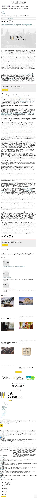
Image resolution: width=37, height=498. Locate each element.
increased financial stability (24, 73)
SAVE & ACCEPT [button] (2, 477)
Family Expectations (27, 188)
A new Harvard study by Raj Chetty (26, 74)
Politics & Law (4, 8)
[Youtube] (21, 386)
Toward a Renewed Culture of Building (9, 288)
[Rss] (24, 386)
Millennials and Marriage (7, 277)
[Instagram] (18, 386)
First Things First (16, 174)
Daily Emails (8, 483)
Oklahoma (13, 182)
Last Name (5, 491)
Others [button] (1, 473)
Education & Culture (13, 8)
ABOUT (3, 401)
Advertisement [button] (2, 469)
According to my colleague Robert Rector (26, 101)
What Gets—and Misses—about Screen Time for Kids (27, 341)
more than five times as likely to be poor (10, 58)
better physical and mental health (11, 73)
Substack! (23, 383)
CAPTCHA (4, 494)
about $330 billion (10, 79)
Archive (5, 412)
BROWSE (3, 409)
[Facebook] (13, 386)
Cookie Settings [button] (2, 423)
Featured (5, 410)
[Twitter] (15, 386)
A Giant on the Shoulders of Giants (26, 367)
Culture (3, 11)
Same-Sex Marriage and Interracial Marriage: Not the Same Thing (14, 266)
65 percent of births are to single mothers (17, 97)
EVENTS (3, 408)
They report (20, 178)
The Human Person (15, 6)
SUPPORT (3, 415)
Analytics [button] (1, 465)
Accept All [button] (7, 423)
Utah (8, 182)
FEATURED (3, 406)
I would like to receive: (7, 482)
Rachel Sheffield (10, 18)
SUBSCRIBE (4, 413)
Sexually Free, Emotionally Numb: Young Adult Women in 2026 (9, 343)
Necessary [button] (2, 436)
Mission (5, 402)
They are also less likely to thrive (10, 59)
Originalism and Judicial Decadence (8, 318)
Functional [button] (2, 457)
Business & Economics (23, 8)
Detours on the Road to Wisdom (7, 365)
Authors (5, 411)
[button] (5, 22)
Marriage (3, 13)
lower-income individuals (29, 129)
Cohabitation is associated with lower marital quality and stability (13, 130)
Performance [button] (2, 461)
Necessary (3, 437)
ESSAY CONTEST (4, 407)
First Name (5, 488)
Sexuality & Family (24, 6)
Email (4, 485)
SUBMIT (3, 414)
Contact (5, 405)
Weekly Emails (8, 484)
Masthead (5, 403)
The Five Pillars (6, 404)
